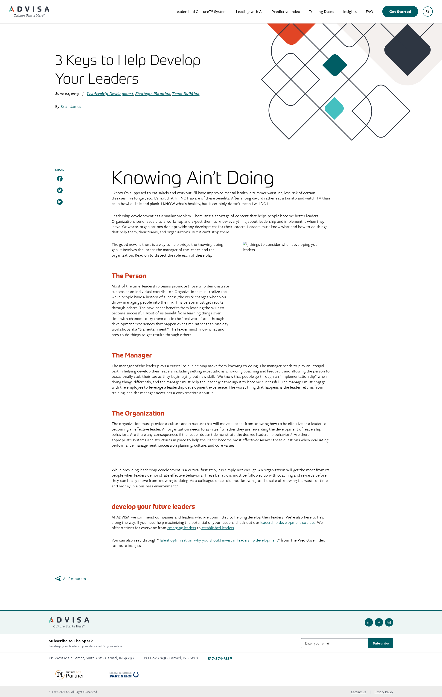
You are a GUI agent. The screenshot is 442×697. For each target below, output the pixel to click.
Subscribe (381, 643)
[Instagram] (389, 622)
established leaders (217, 527)
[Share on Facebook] (60, 179)
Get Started (400, 11)
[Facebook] (379, 622)
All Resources (74, 578)
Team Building (185, 94)
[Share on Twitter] (60, 190)
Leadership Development (110, 94)
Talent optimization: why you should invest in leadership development (218, 540)
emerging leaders (181, 527)
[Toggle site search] (428, 11)
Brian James (71, 106)
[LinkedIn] (369, 622)
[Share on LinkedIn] (60, 202)
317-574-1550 (220, 658)
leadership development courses (287, 522)
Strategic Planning (153, 94)
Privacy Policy (384, 692)
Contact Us (358, 692)
